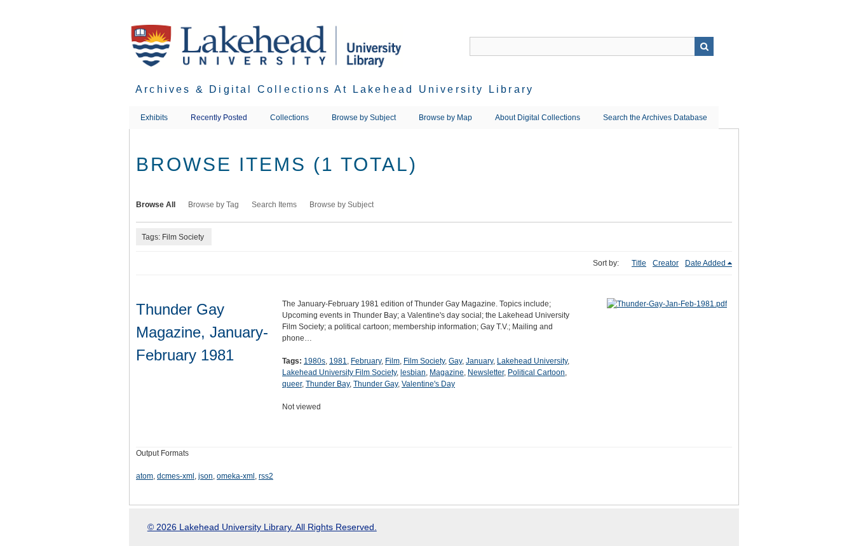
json (205, 476)
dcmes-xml (175, 476)
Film (392, 361)
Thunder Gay (375, 383)
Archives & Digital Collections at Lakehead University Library (334, 89)
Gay (455, 361)
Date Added (705, 263)
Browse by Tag (213, 204)
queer (292, 383)
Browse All (155, 204)
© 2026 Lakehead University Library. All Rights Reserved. (262, 527)
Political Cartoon (536, 372)
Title (639, 263)
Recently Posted (219, 117)
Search (704, 46)
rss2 (266, 476)
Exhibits (154, 117)
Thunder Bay (327, 383)
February (366, 361)
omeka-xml (236, 476)
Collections (289, 117)
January (479, 361)
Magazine (447, 372)
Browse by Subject (364, 117)
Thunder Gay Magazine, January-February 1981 (202, 332)
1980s (314, 361)
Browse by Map (445, 117)
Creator (666, 263)
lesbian (413, 372)
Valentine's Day (428, 383)
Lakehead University (532, 361)
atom (144, 476)
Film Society (424, 361)
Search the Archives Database (655, 117)
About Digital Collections (537, 117)
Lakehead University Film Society (339, 372)
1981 (338, 361)
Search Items (274, 204)
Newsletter (486, 372)
